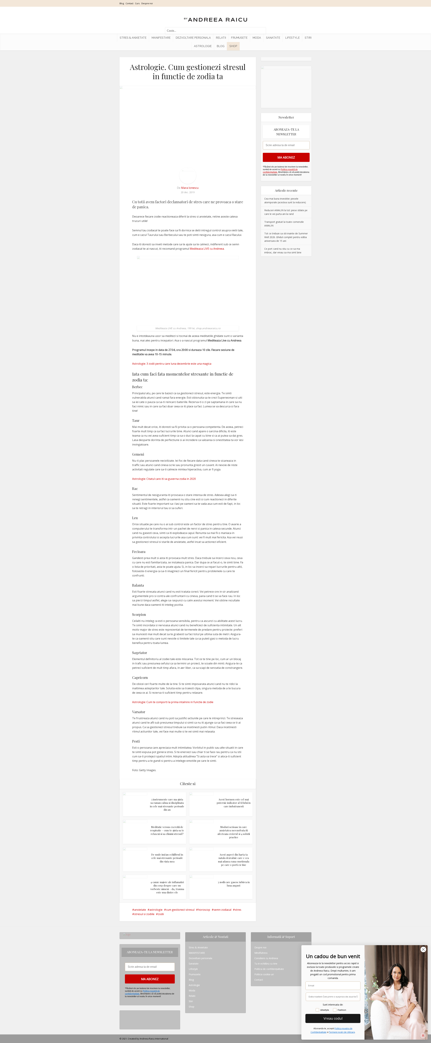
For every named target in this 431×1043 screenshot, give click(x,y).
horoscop (204, 910)
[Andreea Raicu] (215, 17)
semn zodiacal (222, 910)
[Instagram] (124, 1013)
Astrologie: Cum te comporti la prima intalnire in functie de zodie (172, 702)
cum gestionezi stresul (180, 910)
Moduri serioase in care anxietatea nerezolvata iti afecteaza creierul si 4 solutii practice (234, 832)
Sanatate (273, 37)
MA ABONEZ (286, 157)
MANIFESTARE (161, 37)
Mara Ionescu (189, 188)
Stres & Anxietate (133, 37)
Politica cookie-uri (264, 974)
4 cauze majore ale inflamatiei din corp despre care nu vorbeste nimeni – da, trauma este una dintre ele (167, 887)
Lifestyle (292, 37)
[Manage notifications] (423, 1035)
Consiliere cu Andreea (266, 958)
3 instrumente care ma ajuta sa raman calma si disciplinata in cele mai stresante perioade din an (167, 804)
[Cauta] (262, 30)
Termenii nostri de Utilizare (342, 1032)
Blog (122, 3)
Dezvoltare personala (193, 37)
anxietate (140, 910)
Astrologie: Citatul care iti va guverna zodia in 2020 (164, 479)
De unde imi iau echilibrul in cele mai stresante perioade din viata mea (167, 858)
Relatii (221, 37)
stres (238, 910)
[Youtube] (124, 1024)
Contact (129, 3)
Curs (137, 3)
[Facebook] (124, 1018)
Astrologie (203, 46)
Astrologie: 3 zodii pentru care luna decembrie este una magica (171, 363)
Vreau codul (333, 1018)
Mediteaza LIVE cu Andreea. (207, 248)
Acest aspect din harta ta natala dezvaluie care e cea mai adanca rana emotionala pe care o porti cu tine (233, 859)
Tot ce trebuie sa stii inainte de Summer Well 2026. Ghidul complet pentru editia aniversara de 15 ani (286, 237)
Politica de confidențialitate (269, 969)
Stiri (308, 37)
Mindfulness (261, 952)
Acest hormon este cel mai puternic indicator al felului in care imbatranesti (234, 803)
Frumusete (239, 37)
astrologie (156, 910)
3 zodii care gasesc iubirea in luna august (234, 883)
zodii (161, 914)
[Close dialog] (423, 949)
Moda (257, 37)
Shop (233, 46)
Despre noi (147, 3)
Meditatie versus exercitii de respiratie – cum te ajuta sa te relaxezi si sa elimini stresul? (167, 830)
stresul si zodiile (144, 914)
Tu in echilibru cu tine (265, 963)
